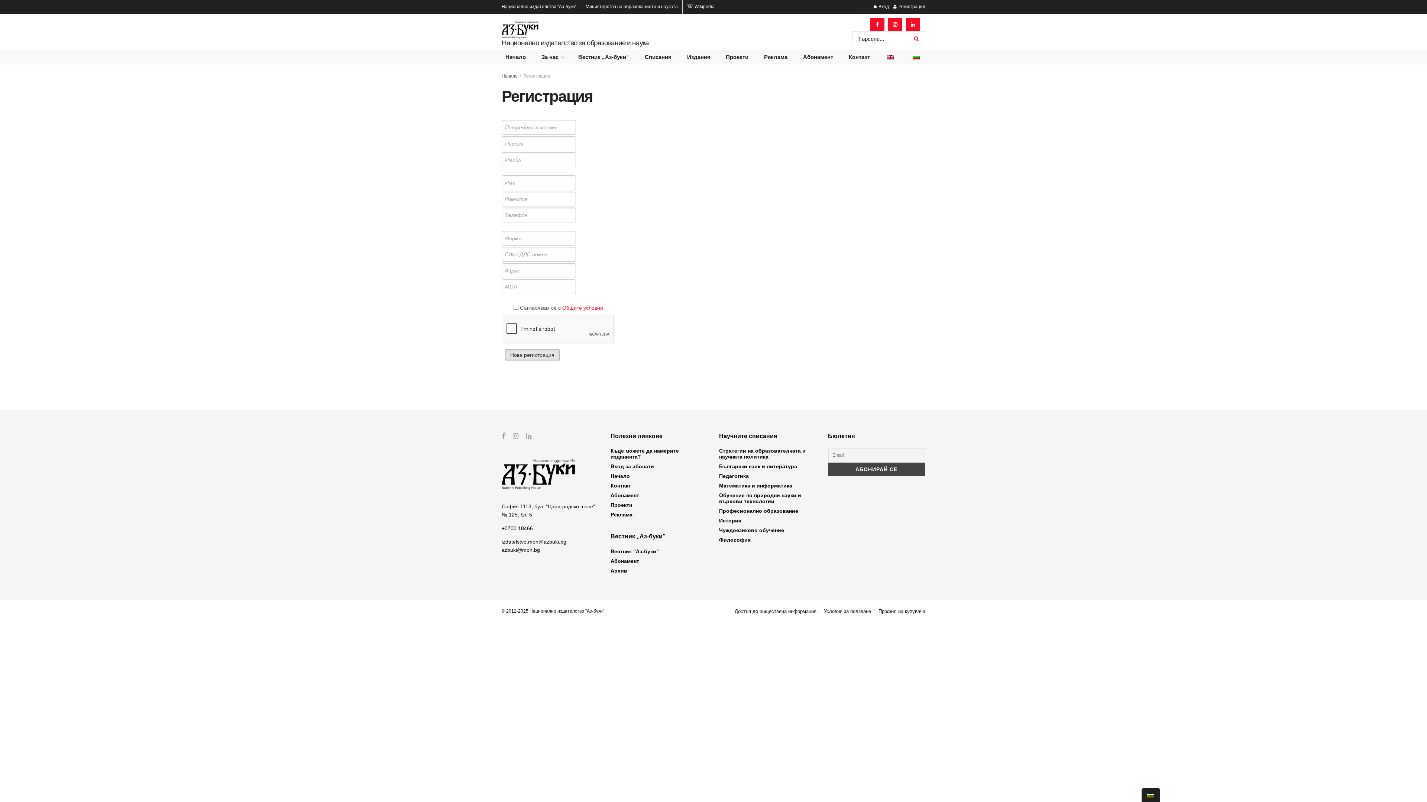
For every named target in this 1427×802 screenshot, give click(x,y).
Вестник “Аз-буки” (635, 551)
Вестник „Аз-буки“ (603, 57)
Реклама (775, 57)
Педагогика (734, 476)
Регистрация (911, 6)
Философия (735, 540)
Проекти (737, 57)
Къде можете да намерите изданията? (645, 454)
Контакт (859, 57)
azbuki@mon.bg (521, 550)
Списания (658, 57)
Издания (699, 57)
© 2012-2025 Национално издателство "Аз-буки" (553, 611)
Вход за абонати (632, 466)
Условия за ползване (847, 611)
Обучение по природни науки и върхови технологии (760, 498)
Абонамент (818, 57)
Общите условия (582, 308)
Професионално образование (758, 511)
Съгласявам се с (560, 308)
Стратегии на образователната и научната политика (762, 454)
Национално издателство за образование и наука (575, 42)
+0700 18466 (517, 528)
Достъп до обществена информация (775, 611)
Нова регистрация (532, 355)
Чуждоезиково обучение (751, 530)
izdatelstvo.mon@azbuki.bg (534, 542)
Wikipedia (704, 6)
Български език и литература (758, 466)
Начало (515, 57)
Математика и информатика (755, 486)
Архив (619, 571)
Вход (883, 6)
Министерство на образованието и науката (632, 6)
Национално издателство (539, 6)
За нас (550, 57)
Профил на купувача (901, 611)
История (730, 521)
